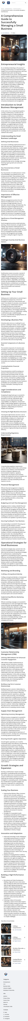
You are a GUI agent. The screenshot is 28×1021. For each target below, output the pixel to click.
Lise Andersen (6, 33)
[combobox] (18, 3)
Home (2, 8)
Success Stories (17, 8)
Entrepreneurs (8, 8)
